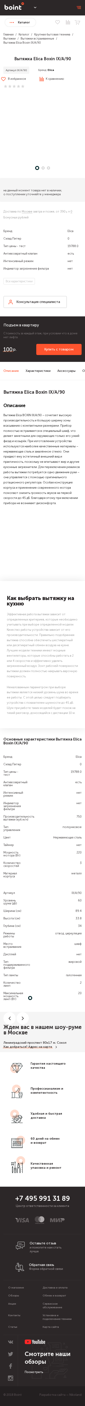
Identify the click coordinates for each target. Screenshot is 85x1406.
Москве (27, 211)
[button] (42, 128)
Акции (12, 1303)
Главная (8, 34)
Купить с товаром (59, 349)
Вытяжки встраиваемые (37, 38)
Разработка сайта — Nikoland (60, 1394)
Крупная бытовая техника (52, 34)
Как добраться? (15, 1047)
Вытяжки (9, 38)
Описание (11, 371)
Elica (51, 70)
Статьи (12, 1326)
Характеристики (38, 371)
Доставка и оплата (55, 1287)
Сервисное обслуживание (52, 1305)
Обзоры (13, 1295)
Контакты (14, 1315)
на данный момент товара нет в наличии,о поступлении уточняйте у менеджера (32, 192)
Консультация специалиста (38, 302)
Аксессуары (66, 371)
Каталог (24, 34)
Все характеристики (19, 281)
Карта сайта (51, 1326)
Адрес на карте (40, 1047)
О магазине (16, 1287)
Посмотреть (34, 1372)
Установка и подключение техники (57, 1317)
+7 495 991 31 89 (42, 1198)
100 (7, 349)
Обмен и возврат (54, 1295)
